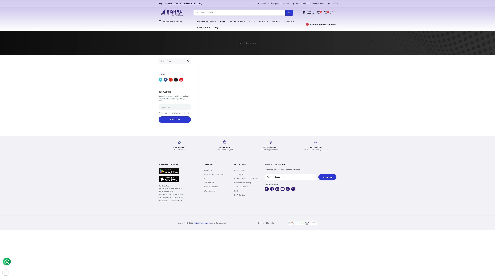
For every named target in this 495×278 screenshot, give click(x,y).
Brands (223, 21)
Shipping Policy (240, 174)
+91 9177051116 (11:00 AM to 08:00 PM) (185, 3)
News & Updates (211, 187)
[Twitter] (160, 80)
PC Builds (288, 21)
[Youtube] (181, 80)
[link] (490, 271)
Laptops (276, 21)
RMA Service (239, 195)
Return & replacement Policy (246, 178)
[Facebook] (166, 80)
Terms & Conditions (242, 187)
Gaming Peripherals (206, 21)
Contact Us (209, 182)
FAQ (236, 191)
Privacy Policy (240, 170)
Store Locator (210, 191)
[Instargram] (176, 80)
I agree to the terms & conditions (175, 113)
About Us (208, 170)
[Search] (289, 13)
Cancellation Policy (242, 182)
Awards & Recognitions (213, 174)
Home (241, 43)
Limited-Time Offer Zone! (323, 24)
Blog (216, 27)
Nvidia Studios (237, 21)
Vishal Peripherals (201, 223)
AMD (251, 21)
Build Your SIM (203, 27)
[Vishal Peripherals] (171, 12)
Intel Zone (263, 21)
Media (206, 178)
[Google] (171, 80)
